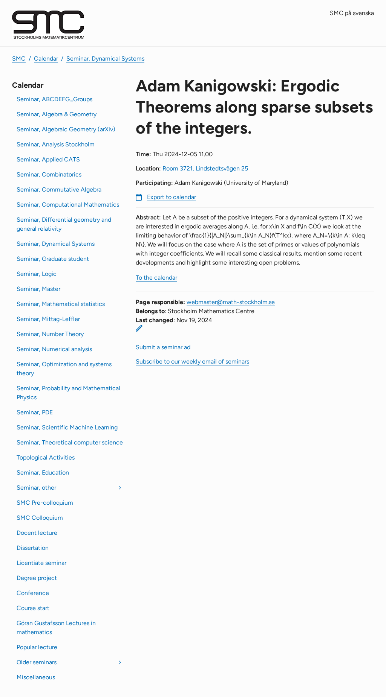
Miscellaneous (36, 677)
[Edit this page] (139, 328)
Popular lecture (37, 647)
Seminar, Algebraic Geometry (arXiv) (66, 129)
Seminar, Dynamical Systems (105, 58)
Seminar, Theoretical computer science (70, 442)
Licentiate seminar (41, 562)
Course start (33, 608)
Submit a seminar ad (163, 347)
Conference (33, 593)
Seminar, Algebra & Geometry (56, 114)
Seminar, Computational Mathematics (68, 204)
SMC (19, 58)
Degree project (37, 577)
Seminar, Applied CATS (48, 159)
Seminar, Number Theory (50, 334)
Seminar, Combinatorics (49, 174)
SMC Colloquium (40, 517)
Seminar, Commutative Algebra (59, 189)
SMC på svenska (352, 13)
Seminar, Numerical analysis (54, 349)
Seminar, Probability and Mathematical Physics (68, 393)
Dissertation (33, 547)
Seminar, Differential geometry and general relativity (64, 224)
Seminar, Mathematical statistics (61, 303)
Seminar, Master (38, 288)
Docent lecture (37, 532)
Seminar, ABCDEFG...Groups (54, 99)
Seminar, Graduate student (53, 258)
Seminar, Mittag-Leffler (48, 319)
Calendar (46, 58)
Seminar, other (36, 487)
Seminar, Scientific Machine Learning (67, 427)
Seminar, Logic (37, 273)
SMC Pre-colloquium (45, 502)
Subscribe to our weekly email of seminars (192, 361)
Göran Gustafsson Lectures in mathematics (56, 627)
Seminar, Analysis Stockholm (56, 144)
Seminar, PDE (35, 412)
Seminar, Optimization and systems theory (64, 369)
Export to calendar (171, 197)
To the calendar (156, 277)
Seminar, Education (43, 472)
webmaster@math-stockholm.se (231, 302)
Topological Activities (46, 457)
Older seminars (37, 662)
